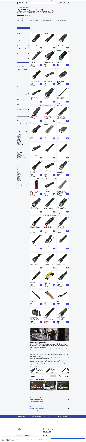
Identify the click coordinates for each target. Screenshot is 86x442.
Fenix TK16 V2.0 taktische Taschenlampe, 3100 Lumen (34, 81)
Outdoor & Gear (32, 420)
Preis (17, 45)
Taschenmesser (19, 420)
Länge (18, 120)
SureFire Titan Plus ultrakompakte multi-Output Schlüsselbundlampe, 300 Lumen (62, 192)
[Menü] (84, 434)
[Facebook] (43, 435)
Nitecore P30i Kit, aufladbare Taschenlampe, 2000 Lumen (34, 319)
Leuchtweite (19, 91)
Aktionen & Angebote (38, 5)
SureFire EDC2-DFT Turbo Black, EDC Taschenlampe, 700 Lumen (48, 319)
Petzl (17, 172)
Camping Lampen (19, 137)
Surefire (18, 177)
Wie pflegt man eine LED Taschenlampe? (37, 406)
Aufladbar (18, 71)
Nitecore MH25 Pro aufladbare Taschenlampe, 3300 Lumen (35, 228)
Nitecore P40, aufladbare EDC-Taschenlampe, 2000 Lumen (35, 264)
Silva (17, 175)
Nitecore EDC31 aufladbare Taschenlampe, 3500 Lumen (61, 118)
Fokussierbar (19, 79)
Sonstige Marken (19, 180)
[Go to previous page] (44, 326)
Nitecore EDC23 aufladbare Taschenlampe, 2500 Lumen (61, 135)
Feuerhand (18, 165)
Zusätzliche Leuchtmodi (20, 84)
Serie (17, 53)
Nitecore (18, 171)
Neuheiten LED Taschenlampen (21, 152)
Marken (18, 158)
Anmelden (64, 3)
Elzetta (18, 161)
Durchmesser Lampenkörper (21, 109)
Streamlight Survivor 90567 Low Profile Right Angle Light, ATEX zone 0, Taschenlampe (35, 192)
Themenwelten (24, 5)
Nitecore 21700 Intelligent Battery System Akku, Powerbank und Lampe (47, 283)
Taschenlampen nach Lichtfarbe (21, 157)
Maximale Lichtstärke (20, 66)
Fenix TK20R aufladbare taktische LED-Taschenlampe (48, 81)
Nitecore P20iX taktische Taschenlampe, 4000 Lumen (48, 44)
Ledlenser (18, 168)
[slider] (28, 62)
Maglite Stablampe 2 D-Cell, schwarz (48, 154)
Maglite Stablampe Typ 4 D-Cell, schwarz (35, 245)
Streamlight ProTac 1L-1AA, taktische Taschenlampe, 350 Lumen (34, 209)
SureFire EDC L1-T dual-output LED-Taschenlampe (61, 282)
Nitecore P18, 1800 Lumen (47, 227)
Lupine (18, 169)
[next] (68, 370)
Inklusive (18, 125)
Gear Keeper (18, 166)
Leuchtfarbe (19, 81)
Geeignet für (19, 55)
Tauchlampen (19, 154)
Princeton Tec (19, 174)
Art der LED (18, 99)
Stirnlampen (18, 138)
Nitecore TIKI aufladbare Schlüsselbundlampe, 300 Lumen (48, 135)
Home (17, 7)
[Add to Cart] (41, 47)
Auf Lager (18, 50)
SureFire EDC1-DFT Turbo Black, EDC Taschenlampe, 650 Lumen (48, 264)
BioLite (18, 159)
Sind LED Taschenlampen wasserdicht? (36, 399)
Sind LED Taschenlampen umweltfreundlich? (37, 410)
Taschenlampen (19, 34)
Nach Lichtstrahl (19, 150)
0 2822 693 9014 (19, 429)
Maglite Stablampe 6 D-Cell (61, 98)
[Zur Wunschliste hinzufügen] (42, 34)
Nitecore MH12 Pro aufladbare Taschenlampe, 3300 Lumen (61, 154)
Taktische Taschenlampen (20, 145)
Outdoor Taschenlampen (20, 155)
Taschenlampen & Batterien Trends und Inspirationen (22, 183)
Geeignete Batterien (20, 89)
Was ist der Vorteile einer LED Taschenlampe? (37, 394)
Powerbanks (18, 139)
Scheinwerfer (19, 156)
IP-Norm (18, 76)
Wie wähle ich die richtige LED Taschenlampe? (37, 395)
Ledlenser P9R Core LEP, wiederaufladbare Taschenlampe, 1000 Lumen (48, 246)
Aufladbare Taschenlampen (21, 143)
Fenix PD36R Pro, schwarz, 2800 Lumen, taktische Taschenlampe (62, 245)
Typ (17, 58)
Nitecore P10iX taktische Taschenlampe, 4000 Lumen (61, 228)
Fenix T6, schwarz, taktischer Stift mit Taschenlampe (34, 301)
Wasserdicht (19, 74)
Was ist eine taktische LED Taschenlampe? (37, 408)
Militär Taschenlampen (20, 146)
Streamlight (18, 176)
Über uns (58, 420)
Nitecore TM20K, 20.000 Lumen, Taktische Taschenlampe (61, 209)
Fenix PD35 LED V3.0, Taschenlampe (33, 62)
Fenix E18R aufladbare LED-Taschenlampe (61, 62)
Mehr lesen (18, 13)
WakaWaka (18, 179)
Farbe (17, 107)
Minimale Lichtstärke (20, 60)
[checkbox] (28, 40)
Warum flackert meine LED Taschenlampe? (37, 404)
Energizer (18, 162)
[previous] (31, 370)
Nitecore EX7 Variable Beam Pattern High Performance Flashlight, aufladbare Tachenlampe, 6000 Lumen (34, 172)
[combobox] (65, 31)
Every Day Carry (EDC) (20, 144)
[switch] (83, 436)
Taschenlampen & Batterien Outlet (22, 185)
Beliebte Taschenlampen (20, 153)
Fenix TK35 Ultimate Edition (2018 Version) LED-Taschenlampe (61, 319)
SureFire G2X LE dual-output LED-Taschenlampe (48, 191)
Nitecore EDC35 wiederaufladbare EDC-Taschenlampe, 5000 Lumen (61, 172)
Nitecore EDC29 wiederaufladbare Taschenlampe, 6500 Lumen (61, 45)
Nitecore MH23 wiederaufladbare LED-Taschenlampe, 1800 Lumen (34, 155)
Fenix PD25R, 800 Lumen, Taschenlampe (47, 118)
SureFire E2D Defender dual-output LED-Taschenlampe (34, 99)
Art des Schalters (19, 102)
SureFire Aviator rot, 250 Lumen (48, 171)
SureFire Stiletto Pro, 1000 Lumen (47, 99)
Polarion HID (18, 173)
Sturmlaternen (19, 140)
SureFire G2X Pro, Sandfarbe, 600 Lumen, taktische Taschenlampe (48, 302)
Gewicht (18, 128)
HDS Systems (19, 167)
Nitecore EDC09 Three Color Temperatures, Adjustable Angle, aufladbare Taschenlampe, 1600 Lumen (48, 62)
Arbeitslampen (19, 141)
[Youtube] (47, 435)
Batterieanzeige (19, 86)
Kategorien (18, 5)
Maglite (18, 170)
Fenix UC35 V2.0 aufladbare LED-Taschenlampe (34, 282)
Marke (18, 36)
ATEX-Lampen (19, 135)
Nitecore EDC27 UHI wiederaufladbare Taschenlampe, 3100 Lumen (34, 118)
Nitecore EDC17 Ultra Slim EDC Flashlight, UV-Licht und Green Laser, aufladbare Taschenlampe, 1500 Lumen (48, 209)
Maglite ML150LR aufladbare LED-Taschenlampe (61, 301)
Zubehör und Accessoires (20, 151)
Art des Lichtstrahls (20, 97)
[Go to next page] (55, 326)
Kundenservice (45, 420)
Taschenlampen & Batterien (22, 7)
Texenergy (18, 178)
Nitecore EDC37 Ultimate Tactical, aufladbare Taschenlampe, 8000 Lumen (34, 45)
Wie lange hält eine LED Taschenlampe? (36, 401)
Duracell (18, 160)
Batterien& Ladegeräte (20, 136)
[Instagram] (45, 435)
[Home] (23, 3)
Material (18, 104)
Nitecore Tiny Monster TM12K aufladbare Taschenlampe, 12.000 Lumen (61, 82)
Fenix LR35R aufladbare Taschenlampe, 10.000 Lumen (34, 135)
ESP (17, 163)
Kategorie (18, 33)
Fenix (17, 164)
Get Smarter (19, 187)
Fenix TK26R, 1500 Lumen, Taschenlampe (61, 264)
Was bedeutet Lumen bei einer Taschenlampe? (37, 397)
